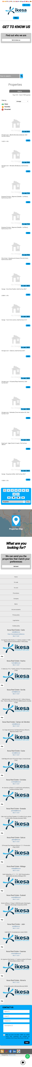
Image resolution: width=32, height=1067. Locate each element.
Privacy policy (16, 615)
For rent (16, 587)
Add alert (16, 566)
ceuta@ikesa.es (16, 753)
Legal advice (16, 620)
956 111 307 (16, 636)
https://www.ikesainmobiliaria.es (16, 634)
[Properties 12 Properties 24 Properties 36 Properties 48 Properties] (13, 501)
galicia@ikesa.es (16, 839)
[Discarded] (16, 110)
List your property (16, 609)
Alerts (19, 91)
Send (26, 1042)
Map (2, 656)
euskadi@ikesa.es (16, 897)
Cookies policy (16, 625)
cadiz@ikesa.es (16, 632)
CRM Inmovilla (12, 1055)
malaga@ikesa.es (16, 868)
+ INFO (28, 140)
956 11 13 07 (16, 665)
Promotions (16, 593)
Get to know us (16, 40)
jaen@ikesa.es (16, 926)
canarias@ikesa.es (16, 953)
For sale (16, 582)
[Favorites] (16, 107)
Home (16, 577)
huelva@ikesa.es (16, 663)
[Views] (16, 104)
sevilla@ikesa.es (16, 691)
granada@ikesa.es (16, 810)
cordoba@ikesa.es (16, 781)
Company (16, 598)
